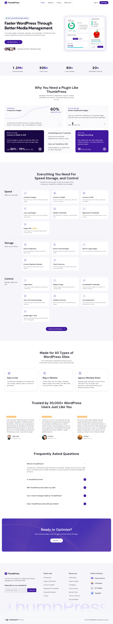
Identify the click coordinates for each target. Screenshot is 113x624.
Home (43, 2)
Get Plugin (104, 2)
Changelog (72, 585)
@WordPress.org (17, 438)
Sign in (96, 2)
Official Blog (72, 577)
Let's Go (55, 540)
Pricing (59, 2)
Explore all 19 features (55, 329)
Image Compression (50, 581)
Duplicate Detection (50, 592)
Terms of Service (74, 596)
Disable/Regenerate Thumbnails (59, 133)
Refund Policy (73, 592)
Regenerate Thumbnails (51, 588)
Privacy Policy (73, 588)
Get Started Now (12, 42)
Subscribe (32, 590)
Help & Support (74, 581)
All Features (47, 577)
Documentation (74, 599)
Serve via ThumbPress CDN (58, 144)
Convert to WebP (49, 585)
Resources (67, 2)
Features (50, 2)
